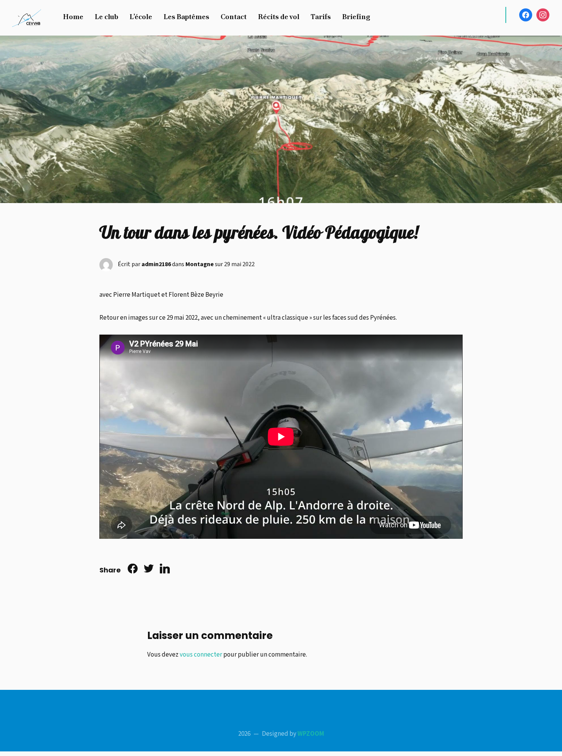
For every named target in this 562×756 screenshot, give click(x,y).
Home (73, 16)
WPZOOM (310, 734)
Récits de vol (278, 16)
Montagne (199, 264)
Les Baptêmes (186, 16)
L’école (141, 16)
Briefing (356, 16)
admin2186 (156, 264)
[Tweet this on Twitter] (149, 570)
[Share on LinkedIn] (165, 570)
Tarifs (321, 16)
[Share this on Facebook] (133, 570)
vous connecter (201, 654)
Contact (234, 16)
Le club (106, 16)
